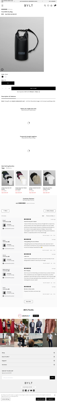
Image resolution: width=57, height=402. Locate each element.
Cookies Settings (5, 399)
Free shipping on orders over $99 (28, 1)
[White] (5, 77)
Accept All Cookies (41, 399)
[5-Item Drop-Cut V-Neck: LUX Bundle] (21, 178)
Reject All (51, 399)
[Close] (54, 395)
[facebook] (26, 390)
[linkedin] (34, 390)
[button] (7, 9)
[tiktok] (28, 390)
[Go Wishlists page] (48, 5)
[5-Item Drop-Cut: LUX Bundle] (8, 178)
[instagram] (23, 390)
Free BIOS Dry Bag (10, 225)
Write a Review (51, 211)
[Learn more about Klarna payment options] (39, 92)
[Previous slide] (14, 1)
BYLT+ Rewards (52, 1)
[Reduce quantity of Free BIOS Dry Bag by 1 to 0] (2, 88)
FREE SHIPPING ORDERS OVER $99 (7, 1)
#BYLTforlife (28, 310)
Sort (43, 215)
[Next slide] (42, 1)
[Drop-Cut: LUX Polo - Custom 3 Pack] (49, 178)
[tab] (8, 96)
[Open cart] (54, 5)
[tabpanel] (28, 102)
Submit (52, 377)
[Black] (2, 77)
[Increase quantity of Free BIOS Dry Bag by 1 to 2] (9, 88)
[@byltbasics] (19, 315)
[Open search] (45, 5)
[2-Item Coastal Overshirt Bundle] (35, 178)
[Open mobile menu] (2, 5)
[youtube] (31, 390)
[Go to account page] (51, 5)
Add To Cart (33, 88)
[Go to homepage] (28, 5)
